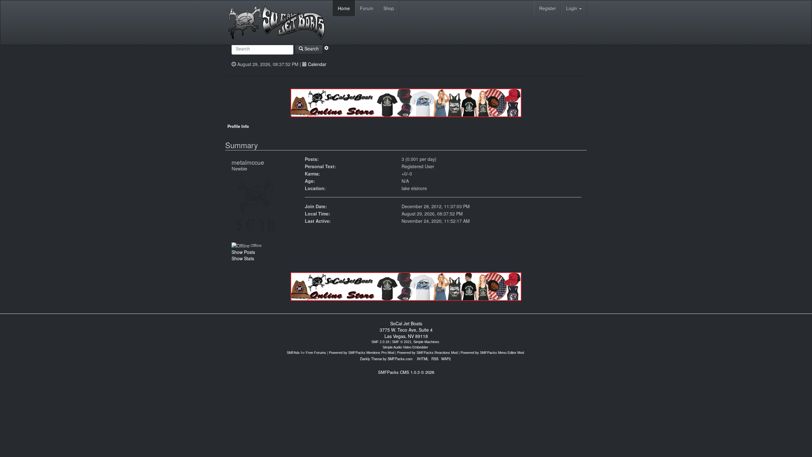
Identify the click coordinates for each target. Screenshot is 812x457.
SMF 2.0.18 (380, 342)
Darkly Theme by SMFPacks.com (386, 358)
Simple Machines (426, 342)
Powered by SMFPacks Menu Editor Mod (492, 352)
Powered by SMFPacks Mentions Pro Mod (361, 352)
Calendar (317, 64)
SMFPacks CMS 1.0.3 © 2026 (406, 372)
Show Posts (243, 252)
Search (311, 48)
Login (572, 8)
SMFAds (293, 352)
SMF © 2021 (401, 342)
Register (547, 8)
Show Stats (243, 258)
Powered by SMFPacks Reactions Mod (427, 352)
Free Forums (316, 352)
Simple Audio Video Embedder (405, 347)
